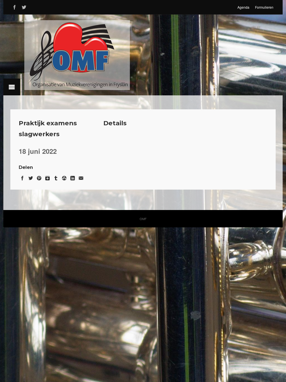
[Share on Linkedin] (72, 177)
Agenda (243, 7)
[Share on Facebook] (22, 177)
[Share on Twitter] (30, 177)
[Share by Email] (81, 177)
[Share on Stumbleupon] (64, 177)
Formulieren (264, 7)
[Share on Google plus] (47, 177)
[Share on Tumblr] (56, 177)
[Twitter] (24, 6)
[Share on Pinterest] (39, 177)
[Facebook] (14, 6)
